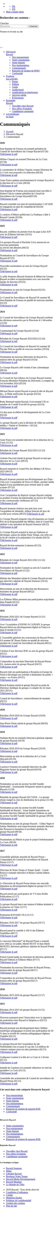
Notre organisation (21, 60)
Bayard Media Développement (20, 1179)
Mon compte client (15, 12)
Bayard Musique (14, 1182)
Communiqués (19, 68)
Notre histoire (18, 62)
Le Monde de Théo (15, 1184)
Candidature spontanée (23, 111)
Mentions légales (14, 1197)
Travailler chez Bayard (22, 106)
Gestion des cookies (15, 1203)
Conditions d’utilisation (17, 1192)
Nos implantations (20, 65)
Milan (9, 1171)
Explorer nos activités (12, 77)
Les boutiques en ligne (12, 115)
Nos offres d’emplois (22, 108)
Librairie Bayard (14, 1173)
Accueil (9, 131)
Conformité (17, 73)
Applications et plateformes (25, 92)
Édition (15, 84)
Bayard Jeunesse (14, 1168)
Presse (15, 81)
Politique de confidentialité (18, 1200)
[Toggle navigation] (1, 47)
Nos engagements (20, 57)
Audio (15, 87)
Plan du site (11, 1206)
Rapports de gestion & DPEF (26, 70)
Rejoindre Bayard (10, 101)
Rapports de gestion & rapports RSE (23, 1109)
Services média (19, 95)
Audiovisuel (18, 89)
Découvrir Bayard (11, 53)
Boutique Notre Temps (17, 1176)
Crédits (9, 1195)
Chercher (4, 23)
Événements (18, 97)
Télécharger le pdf (8, 154)
